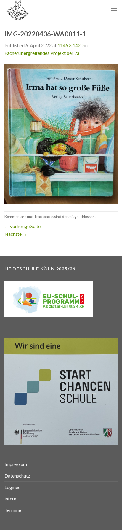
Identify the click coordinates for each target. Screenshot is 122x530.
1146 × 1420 (70, 45)
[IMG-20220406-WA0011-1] (61, 133)
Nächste (15, 234)
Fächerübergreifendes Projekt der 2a (41, 53)
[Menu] (114, 10)
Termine (12, 510)
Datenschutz (17, 475)
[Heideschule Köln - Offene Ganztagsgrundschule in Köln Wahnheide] (34, 10)
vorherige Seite (22, 226)
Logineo (12, 487)
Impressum (15, 464)
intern (10, 498)
